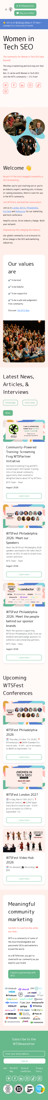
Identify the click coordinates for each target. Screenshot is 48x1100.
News (7, 413)
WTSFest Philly (23, 22)
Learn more (24, 496)
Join (5, 1068)
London (15, 207)
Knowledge (10, 402)
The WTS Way (23, 310)
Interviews (30, 402)
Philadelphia (32, 207)
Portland (7, 211)
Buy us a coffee (27, 13)
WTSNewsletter (26, 5)
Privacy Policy (39, 1070)
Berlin (23, 207)
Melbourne (20, 211)
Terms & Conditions (26, 1070)
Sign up (24, 1061)
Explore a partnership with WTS (23, 974)
